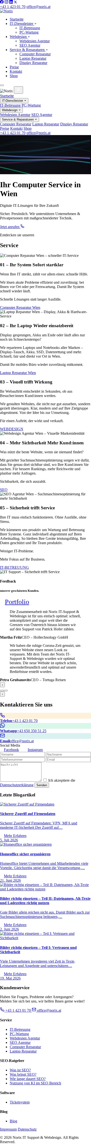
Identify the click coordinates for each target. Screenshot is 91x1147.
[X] (15, 2)
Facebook (11, 750)
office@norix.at (38, 7)
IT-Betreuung (29, 28)
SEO (4, 490)
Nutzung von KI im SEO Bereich (35, 1083)
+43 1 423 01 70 (12, 7)
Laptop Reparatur (32, 58)
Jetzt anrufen (10, 227)
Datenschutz (27, 1129)
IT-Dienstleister (22, 24)
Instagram (35, 750)
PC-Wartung (29, 32)
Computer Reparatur (35, 54)
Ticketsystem (20, 1102)
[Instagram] (6, 2)
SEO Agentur (29, 45)
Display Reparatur (33, 63)
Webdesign (19, 37)
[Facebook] (2, 2)
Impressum (8, 1129)
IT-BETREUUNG (14, 567)
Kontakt (16, 71)
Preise (14, 67)
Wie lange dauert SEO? (28, 1079)
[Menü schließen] (18, 90)
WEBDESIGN (11, 429)
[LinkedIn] (11, 2)
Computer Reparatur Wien (20, 307)
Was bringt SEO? (23, 1074)
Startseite (17, 19)
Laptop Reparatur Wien (18, 373)
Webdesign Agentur (34, 41)
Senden (41, 785)
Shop (14, 76)
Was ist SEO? (20, 1070)
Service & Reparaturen (28, 50)
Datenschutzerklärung (16, 785)
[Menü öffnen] (2, 85)
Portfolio (17, 602)
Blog (13, 1121)
